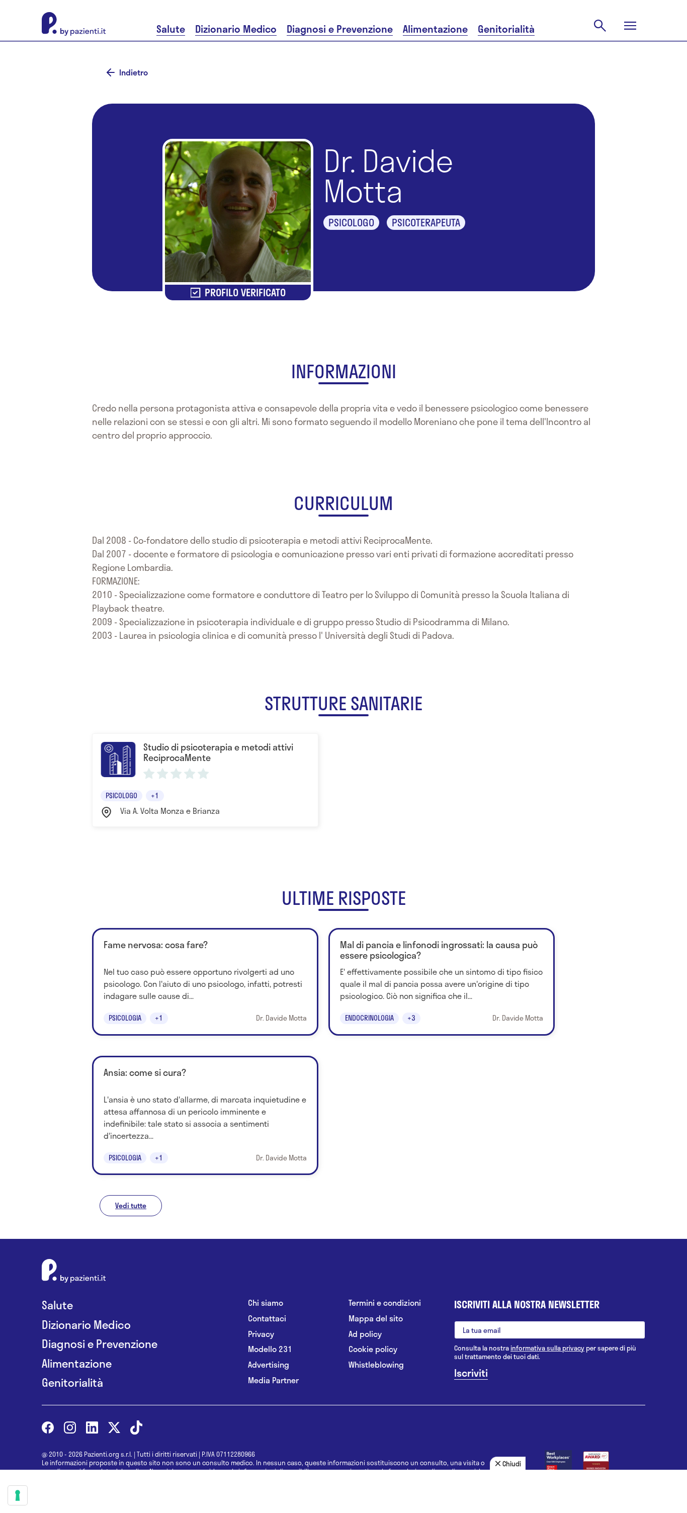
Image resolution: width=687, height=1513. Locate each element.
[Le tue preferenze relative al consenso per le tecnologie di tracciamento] (17, 1495)
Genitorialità (506, 29)
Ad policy (365, 1334)
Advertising (268, 1365)
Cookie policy (373, 1349)
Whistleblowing (376, 1365)
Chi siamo (265, 1303)
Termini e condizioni (385, 1303)
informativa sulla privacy (547, 1348)
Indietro (133, 72)
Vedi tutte (130, 1205)
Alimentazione (435, 29)
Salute (170, 29)
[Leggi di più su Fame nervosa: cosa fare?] (205, 982)
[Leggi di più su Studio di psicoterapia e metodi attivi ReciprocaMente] (205, 780)
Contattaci (267, 1318)
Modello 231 (270, 1349)
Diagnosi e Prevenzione (340, 29)
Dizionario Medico (236, 29)
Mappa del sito (376, 1318)
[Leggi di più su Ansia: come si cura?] (205, 1115)
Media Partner (273, 1380)
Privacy (261, 1334)
